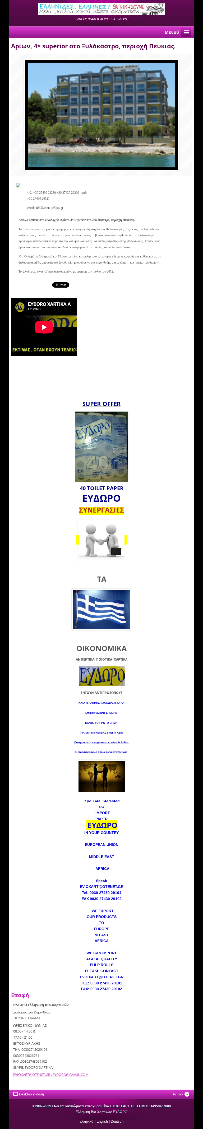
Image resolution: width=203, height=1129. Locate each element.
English (102, 1121)
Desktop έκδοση (31, 1094)
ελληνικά (87, 1121)
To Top (177, 1094)
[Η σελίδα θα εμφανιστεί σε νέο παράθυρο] (101, 114)
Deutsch (117, 1121)
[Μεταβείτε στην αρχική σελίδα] (101, 14)
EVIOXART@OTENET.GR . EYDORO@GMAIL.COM (51, 1074)
